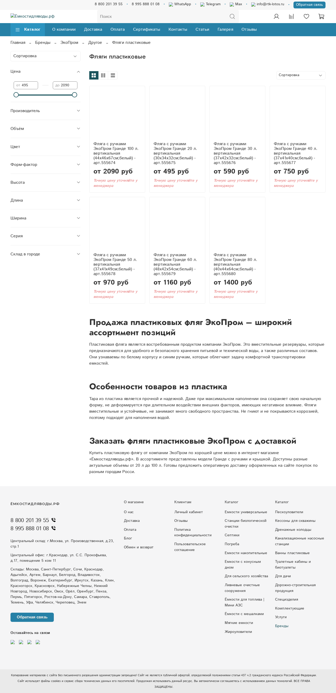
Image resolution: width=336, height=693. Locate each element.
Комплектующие (289, 608)
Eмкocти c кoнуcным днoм (243, 564)
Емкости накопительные (246, 553)
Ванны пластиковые (292, 553)
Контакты (178, 30)
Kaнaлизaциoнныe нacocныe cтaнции (299, 541)
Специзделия (286, 599)
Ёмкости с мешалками (244, 614)
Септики (232, 535)
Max (238, 4)
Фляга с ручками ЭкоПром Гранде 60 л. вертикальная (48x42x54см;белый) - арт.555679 (175, 264)
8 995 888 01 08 (146, 4)
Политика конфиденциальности (193, 532)
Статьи (202, 30)
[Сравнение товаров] (291, 16)
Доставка (93, 30)
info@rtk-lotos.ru (269, 4)
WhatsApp (182, 4)
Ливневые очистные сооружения (242, 588)
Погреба (232, 544)
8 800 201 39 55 (109, 4)
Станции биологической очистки (245, 523)
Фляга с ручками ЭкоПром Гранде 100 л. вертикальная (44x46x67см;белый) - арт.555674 (116, 153)
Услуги (281, 617)
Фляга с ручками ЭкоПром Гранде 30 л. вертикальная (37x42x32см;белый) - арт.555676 (235, 153)
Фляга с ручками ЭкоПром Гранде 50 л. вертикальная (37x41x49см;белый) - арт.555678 (115, 264)
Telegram (212, 4)
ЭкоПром (69, 43)
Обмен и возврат (139, 547)
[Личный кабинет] (276, 16)
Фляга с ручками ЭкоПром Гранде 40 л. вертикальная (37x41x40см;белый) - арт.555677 (295, 153)
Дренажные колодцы (293, 529)
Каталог (32, 30)
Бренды (42, 43)
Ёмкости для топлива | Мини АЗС (244, 602)
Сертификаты (146, 30)
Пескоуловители (289, 512)
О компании (64, 30)
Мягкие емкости (239, 623)
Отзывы (249, 30)
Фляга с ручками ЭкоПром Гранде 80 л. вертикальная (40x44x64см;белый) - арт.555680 (235, 264)
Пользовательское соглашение (190, 547)
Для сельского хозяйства (246, 576)
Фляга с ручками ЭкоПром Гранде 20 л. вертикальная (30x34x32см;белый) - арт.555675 (175, 153)
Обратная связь (309, 4)
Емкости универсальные (246, 512)
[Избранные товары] (306, 16)
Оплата (118, 30)
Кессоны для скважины (295, 520)
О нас (129, 512)
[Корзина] (321, 16)
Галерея (225, 30)
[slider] (16, 95)
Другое (95, 43)
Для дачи (283, 576)
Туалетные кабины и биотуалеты (293, 564)
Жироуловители (238, 631)
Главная (17, 43)
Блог (128, 538)
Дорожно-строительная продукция (295, 588)
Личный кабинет (188, 512)
